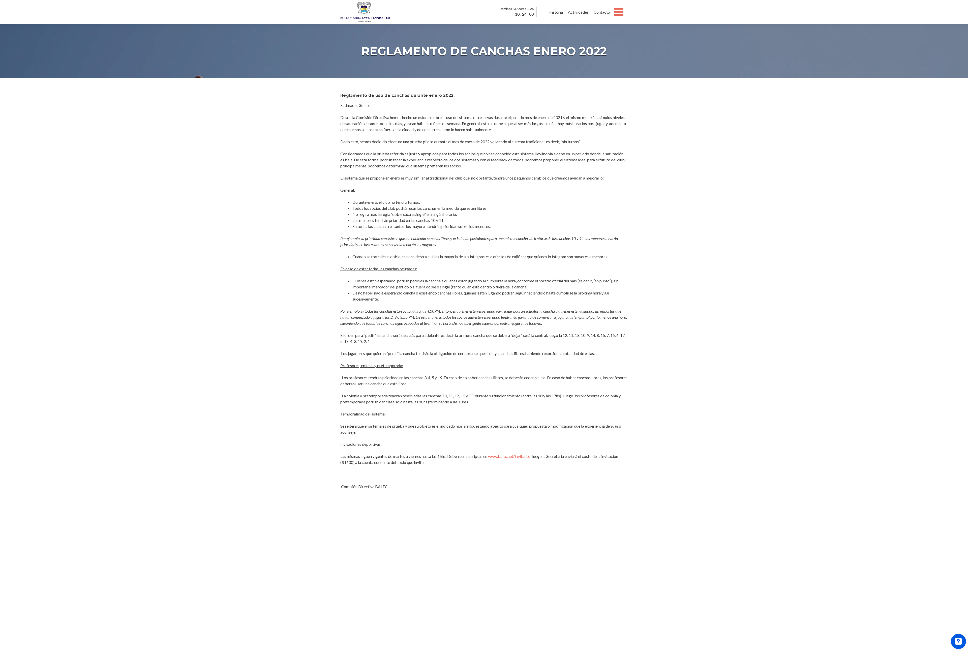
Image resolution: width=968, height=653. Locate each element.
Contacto (602, 12)
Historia (556, 12)
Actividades (578, 12)
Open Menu (618, 12)
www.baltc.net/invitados (509, 456)
